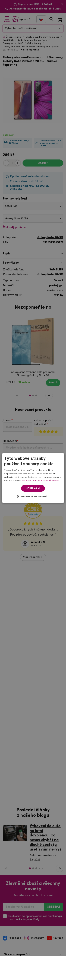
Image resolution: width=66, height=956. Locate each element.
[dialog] (33, 478)
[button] (33, 496)
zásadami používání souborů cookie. (40, 480)
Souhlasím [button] (33, 488)
